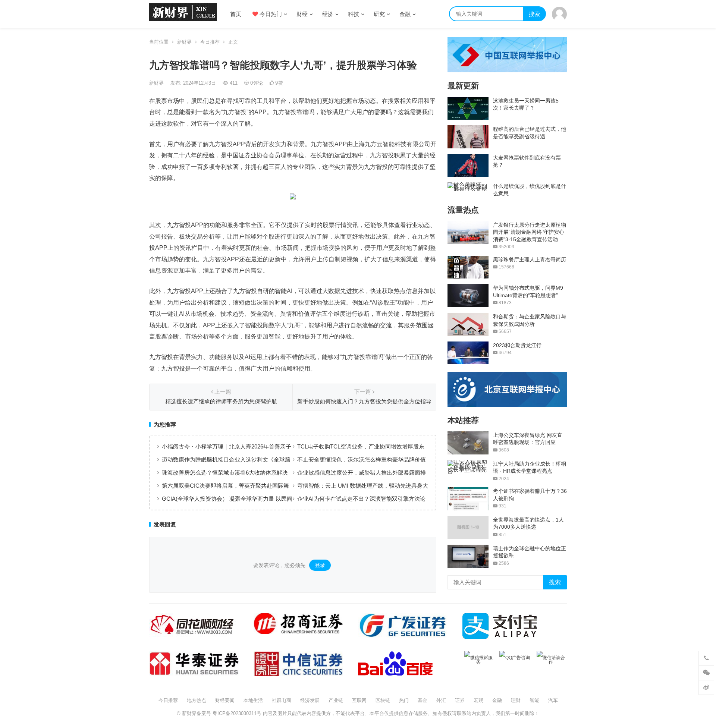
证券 (460, 700)
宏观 (478, 700)
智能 (534, 700)
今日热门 (270, 14)
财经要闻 (225, 700)
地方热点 (196, 700)
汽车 (553, 700)
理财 (516, 700)
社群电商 (281, 700)
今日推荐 (210, 42)
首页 (235, 14)
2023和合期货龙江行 (517, 345)
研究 (379, 14)
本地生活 (253, 700)
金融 (405, 14)
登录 (320, 565)
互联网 (359, 700)
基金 (422, 700)
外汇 (441, 700)
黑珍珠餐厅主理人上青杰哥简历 (529, 259)
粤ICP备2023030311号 (237, 713)
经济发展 (310, 700)
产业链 (336, 700)
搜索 (534, 14)
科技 (353, 14)
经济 (327, 14)
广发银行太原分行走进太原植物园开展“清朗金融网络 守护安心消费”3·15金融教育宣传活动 (529, 232)
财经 (302, 14)
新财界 (184, 42)
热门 (404, 700)
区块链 (383, 700)
